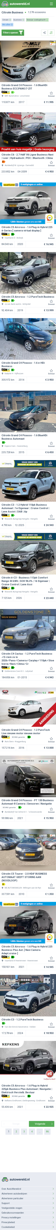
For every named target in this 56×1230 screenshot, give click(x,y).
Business (17, 12)
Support (6, 1203)
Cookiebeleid (8, 1227)
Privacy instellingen (11, 1217)
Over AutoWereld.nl (11, 1189)
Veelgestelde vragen (12, 1208)
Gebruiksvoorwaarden (13, 1212)
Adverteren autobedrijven (14, 1193)
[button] (53, 984)
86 (47, 1131)
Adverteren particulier (12, 1198)
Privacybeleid (8, 1222)
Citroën (6, 12)
